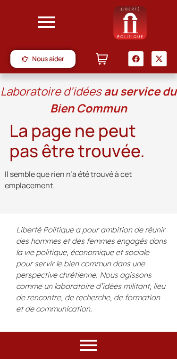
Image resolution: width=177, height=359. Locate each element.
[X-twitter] (159, 58)
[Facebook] (135, 58)
